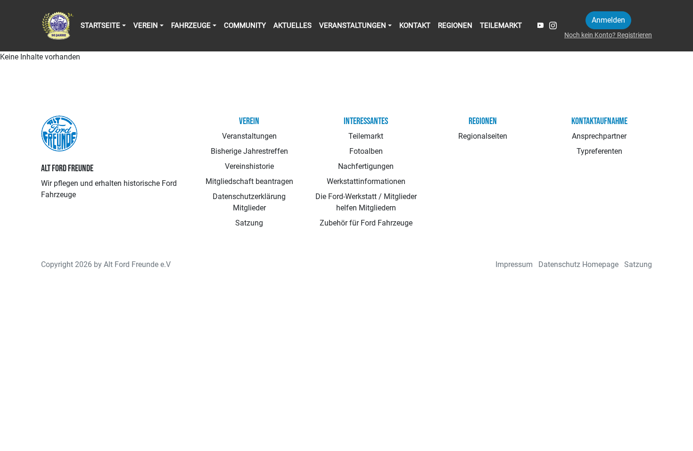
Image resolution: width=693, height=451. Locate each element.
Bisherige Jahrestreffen (249, 151)
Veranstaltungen (352, 25)
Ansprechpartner (599, 136)
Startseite (100, 25)
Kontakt (414, 25)
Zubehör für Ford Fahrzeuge (366, 222)
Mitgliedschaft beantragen (249, 181)
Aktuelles (292, 25)
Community (245, 25)
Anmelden (608, 20)
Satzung (249, 222)
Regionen (455, 25)
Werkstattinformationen (366, 181)
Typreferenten (599, 151)
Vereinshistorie (249, 166)
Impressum (514, 264)
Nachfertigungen (366, 166)
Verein (145, 25)
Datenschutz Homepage (578, 264)
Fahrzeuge (191, 25)
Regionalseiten (482, 136)
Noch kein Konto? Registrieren (608, 35)
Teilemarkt (501, 25)
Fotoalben (366, 151)
